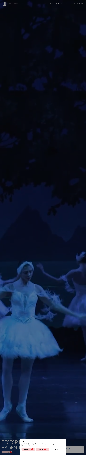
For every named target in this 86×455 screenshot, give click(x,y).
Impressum (44, 452)
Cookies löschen (38, 452)
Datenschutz (48, 452)
